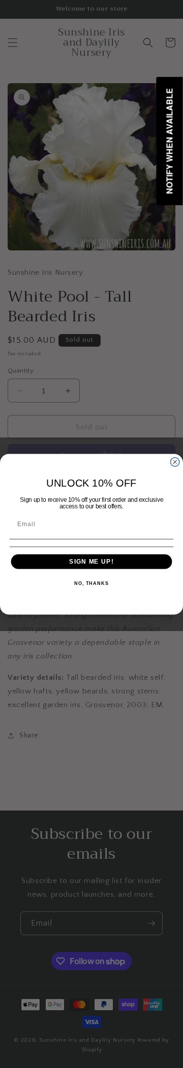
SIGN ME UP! (91, 561)
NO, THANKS (91, 583)
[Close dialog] (175, 461)
